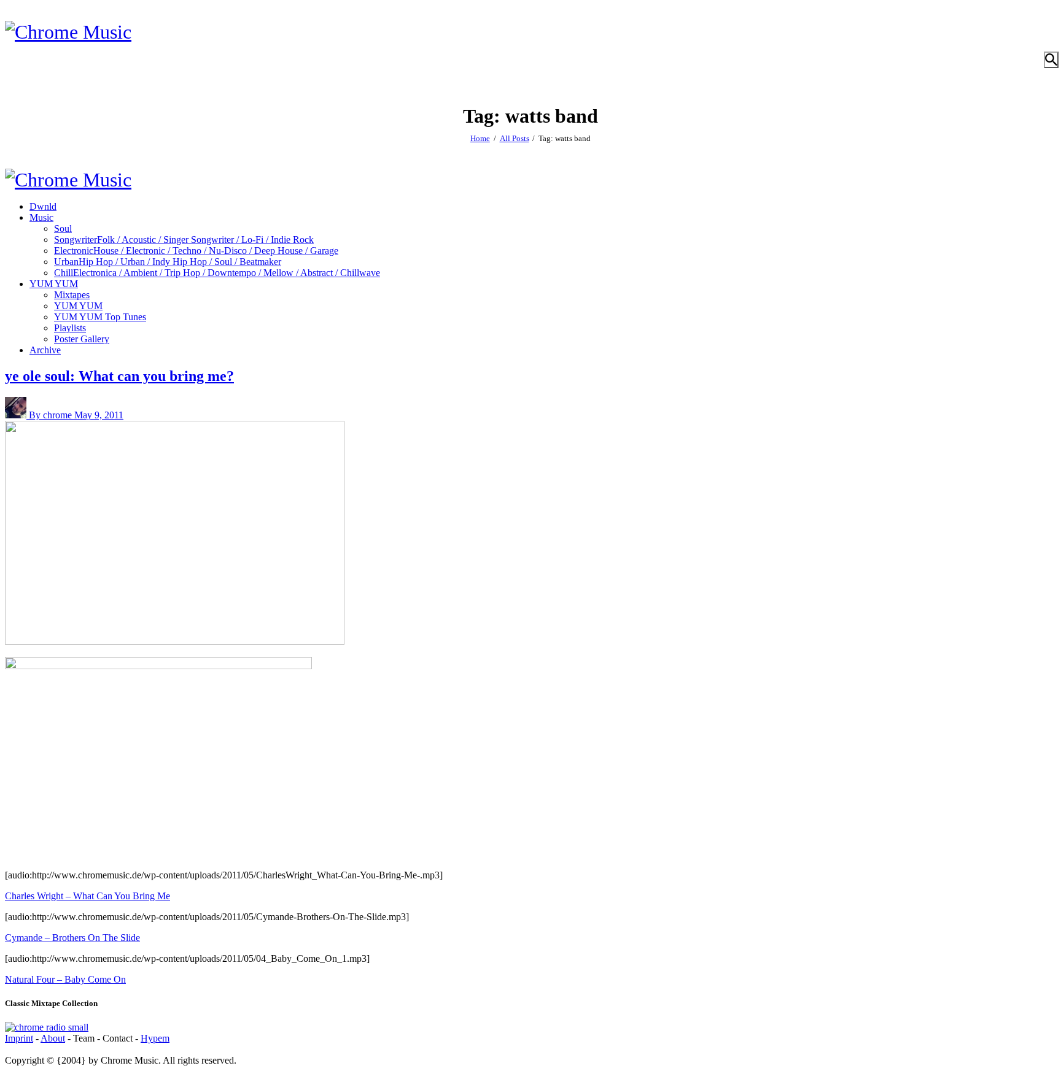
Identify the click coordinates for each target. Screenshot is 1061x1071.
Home (480, 138)
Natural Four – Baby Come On (65, 979)
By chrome (51, 415)
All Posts (514, 138)
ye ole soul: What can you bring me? (119, 376)
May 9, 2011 (98, 415)
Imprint (19, 1038)
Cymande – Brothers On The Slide (72, 937)
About (53, 1038)
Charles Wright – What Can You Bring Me (87, 896)
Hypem (155, 1038)
